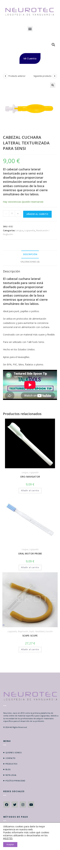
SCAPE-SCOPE (30, 635)
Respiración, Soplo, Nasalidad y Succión (35, 631)
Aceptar (10, 844)
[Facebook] (6, 804)
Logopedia (29, 230)
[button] (30, 28)
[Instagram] (23, 804)
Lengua (19, 230)
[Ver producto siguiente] (54, 76)
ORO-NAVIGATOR (30, 476)
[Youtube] (31, 804)
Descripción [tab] (30, 254)
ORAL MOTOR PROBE (30, 553)
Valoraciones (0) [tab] (30, 261)
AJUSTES (7, 838)
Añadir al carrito (37, 214)
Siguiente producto (43, 76)
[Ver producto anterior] (5, 76)
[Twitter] (15, 804)
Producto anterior (17, 76)
